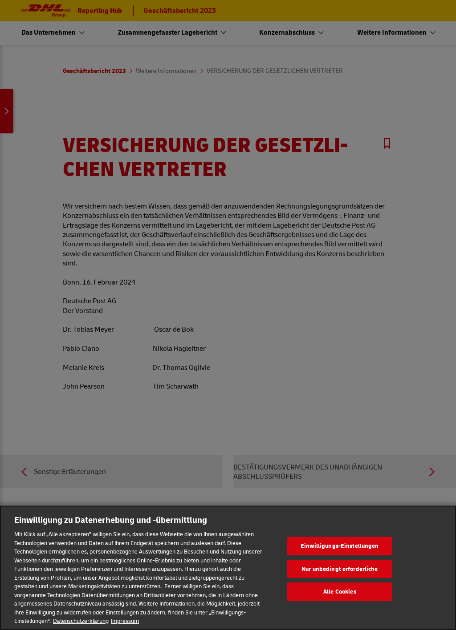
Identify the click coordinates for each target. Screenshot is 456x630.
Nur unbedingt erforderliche (339, 569)
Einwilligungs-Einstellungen (340, 546)
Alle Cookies (339, 591)
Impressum (125, 621)
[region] (228, 568)
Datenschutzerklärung (81, 621)
